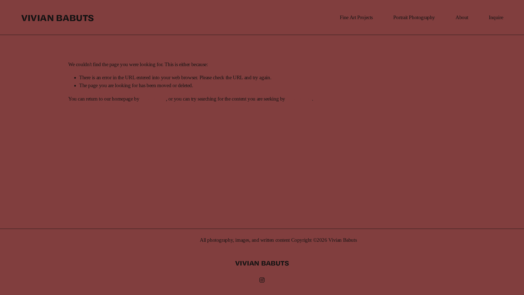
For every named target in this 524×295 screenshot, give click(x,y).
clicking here (153, 99)
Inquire (496, 17)
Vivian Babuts (57, 17)
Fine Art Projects (356, 17)
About (461, 17)
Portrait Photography (414, 17)
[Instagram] (262, 280)
